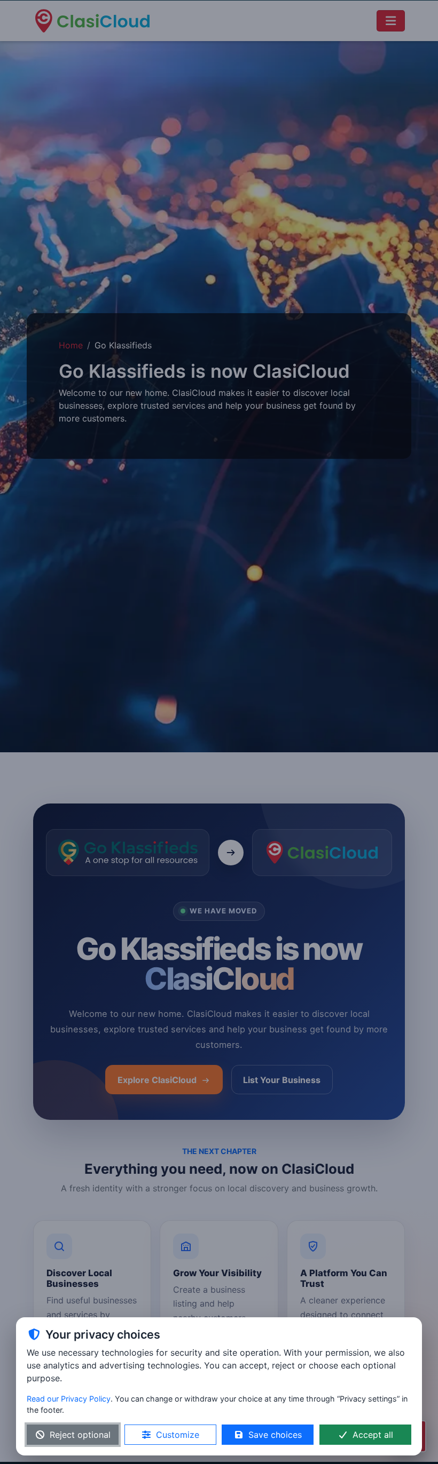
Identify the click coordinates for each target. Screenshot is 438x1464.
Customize (177, 1434)
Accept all (373, 1434)
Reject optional (80, 1434)
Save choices (275, 1434)
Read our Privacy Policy (69, 1398)
